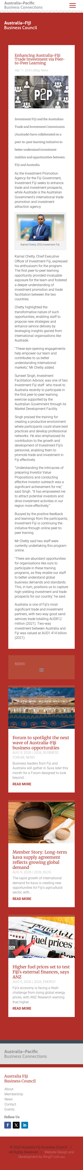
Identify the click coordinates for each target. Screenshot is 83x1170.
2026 (38, 753)
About (8, 1089)
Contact (10, 1104)
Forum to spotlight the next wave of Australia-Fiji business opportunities (41, 742)
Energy (49, 982)
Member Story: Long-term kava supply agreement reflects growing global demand (40, 859)
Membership (13, 1094)
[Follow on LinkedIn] (24, 1125)
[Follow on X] (16, 1125)
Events (9, 1109)
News (44, 70)
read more (22, 784)
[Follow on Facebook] (7, 1125)
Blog (37, 70)
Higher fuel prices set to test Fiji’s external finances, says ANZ (41, 972)
